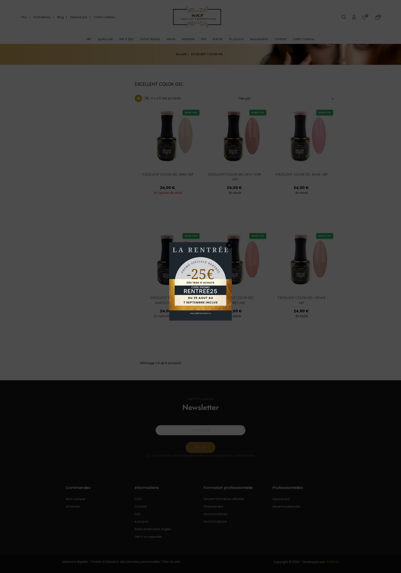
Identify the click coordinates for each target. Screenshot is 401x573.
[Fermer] (229, 245)
